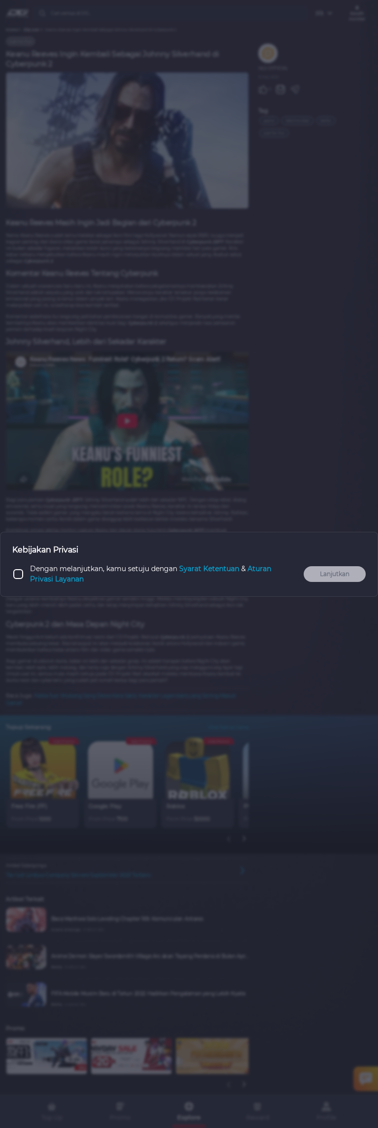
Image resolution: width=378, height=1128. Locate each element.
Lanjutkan (334, 574)
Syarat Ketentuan (209, 568)
